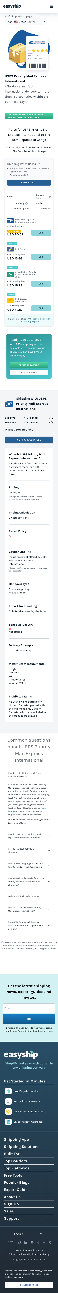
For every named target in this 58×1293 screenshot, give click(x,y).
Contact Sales (29, 372)
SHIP (41, 233)
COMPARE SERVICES (29, 439)
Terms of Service (23, 1250)
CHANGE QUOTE (29, 182)
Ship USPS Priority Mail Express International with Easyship (25, 116)
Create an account (29, 365)
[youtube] (32, 1242)
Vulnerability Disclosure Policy (34, 1254)
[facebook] (44, 1242)
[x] (49, 1242)
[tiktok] (38, 1242)
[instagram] (19, 1242)
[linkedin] (25, 1242)
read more (18, 1277)
